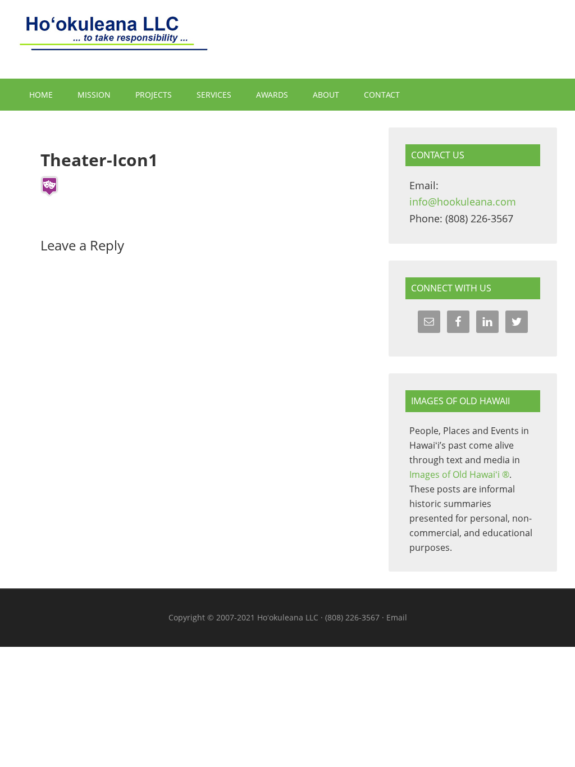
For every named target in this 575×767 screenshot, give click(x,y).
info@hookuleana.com (462, 201)
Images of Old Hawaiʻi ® (459, 474)
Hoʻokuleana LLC (287, 39)
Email (396, 617)
